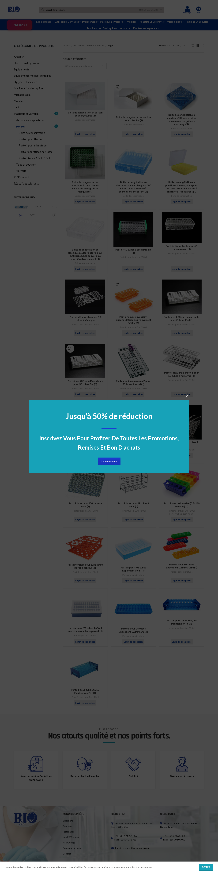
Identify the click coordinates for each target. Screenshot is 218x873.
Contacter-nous (109, 461)
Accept (206, 867)
